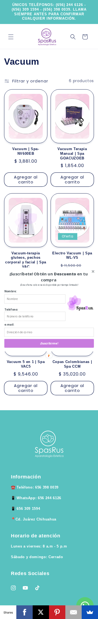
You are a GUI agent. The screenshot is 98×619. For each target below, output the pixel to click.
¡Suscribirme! (49, 343)
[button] (48, 277)
